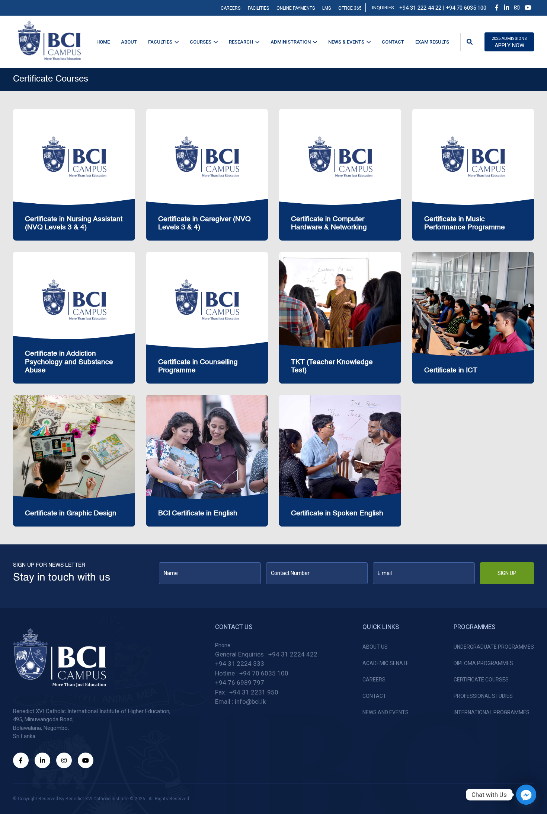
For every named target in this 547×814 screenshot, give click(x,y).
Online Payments (295, 8)
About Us (375, 647)
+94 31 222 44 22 (420, 7)
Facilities (258, 8)
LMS (326, 8)
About (129, 42)
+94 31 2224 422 (292, 654)
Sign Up (507, 573)
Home (103, 42)
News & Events (346, 42)
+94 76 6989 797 (239, 682)
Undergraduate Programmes (494, 647)
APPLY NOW (509, 42)
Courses (200, 42)
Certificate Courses (481, 680)
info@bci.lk (250, 701)
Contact (393, 42)
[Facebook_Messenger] (526, 795)
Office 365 (350, 8)
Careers (230, 8)
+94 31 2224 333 (239, 663)
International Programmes (492, 712)
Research (241, 42)
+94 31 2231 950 (253, 692)
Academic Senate (385, 663)
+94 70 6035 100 (263, 673)
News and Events (385, 712)
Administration (291, 42)
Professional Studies (483, 696)
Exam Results (432, 42)
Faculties (160, 42)
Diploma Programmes (483, 663)
